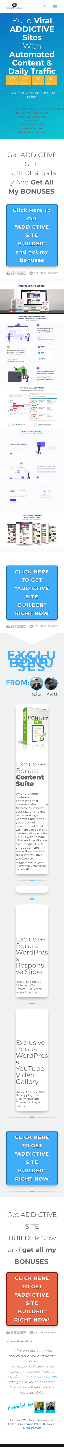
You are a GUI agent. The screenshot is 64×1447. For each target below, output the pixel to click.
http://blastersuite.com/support (32, 1377)
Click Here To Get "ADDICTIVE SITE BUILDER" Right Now (32, 592)
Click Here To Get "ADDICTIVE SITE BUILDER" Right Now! (32, 1299)
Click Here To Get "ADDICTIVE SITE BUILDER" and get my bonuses (32, 235)
